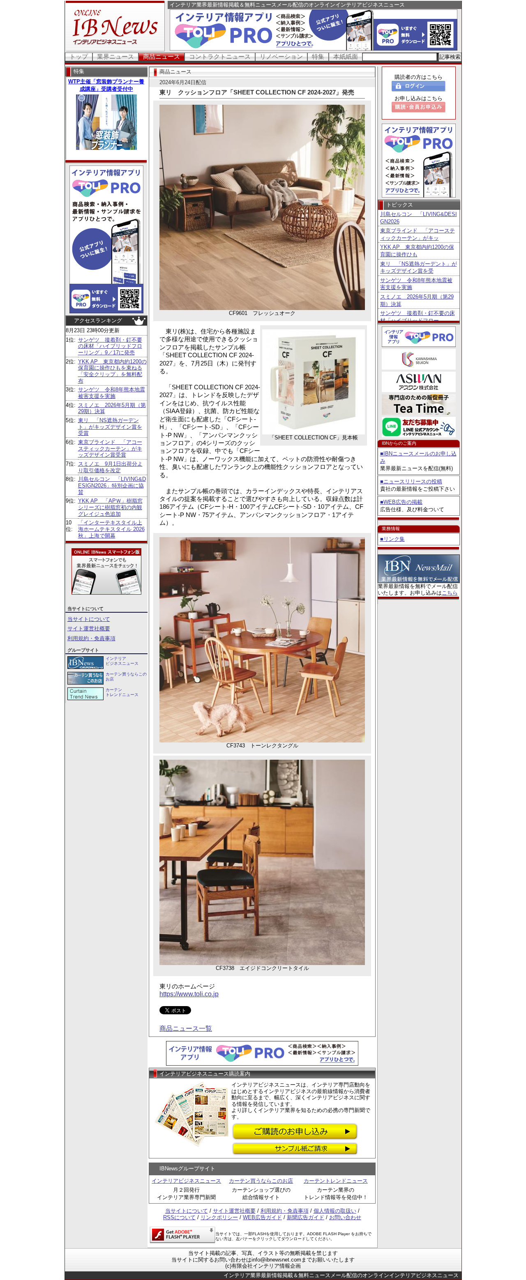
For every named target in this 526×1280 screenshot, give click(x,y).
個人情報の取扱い (335, 1211)
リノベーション (281, 56)
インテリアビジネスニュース (186, 1181)
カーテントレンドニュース (336, 1181)
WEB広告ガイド (262, 1217)
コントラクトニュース (220, 56)
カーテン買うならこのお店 (261, 1181)
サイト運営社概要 (88, 628)
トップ (78, 56)
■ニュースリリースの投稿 (411, 481)
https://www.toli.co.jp (189, 993)
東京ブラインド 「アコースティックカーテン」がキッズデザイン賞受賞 (110, 448)
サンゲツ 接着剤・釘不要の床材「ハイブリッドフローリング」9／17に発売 (110, 346)
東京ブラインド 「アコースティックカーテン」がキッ (417, 234)
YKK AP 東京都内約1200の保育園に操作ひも (417, 250)
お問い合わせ (345, 1217)
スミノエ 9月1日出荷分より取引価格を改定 (110, 467)
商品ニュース (161, 56)
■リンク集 (392, 539)
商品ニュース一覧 (185, 1028)
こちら (450, 593)
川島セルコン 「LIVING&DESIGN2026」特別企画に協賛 (112, 485)
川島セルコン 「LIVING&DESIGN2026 (418, 218)
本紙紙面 (345, 56)
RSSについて (179, 1217)
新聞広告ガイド (305, 1217)
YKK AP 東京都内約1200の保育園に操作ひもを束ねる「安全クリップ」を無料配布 (112, 371)
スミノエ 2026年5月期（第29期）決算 (417, 300)
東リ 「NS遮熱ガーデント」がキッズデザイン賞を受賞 (110, 426)
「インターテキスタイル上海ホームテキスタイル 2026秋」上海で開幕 (111, 528)
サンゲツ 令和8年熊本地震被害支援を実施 (111, 392)
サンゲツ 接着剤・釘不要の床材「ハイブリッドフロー (417, 317)
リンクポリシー (219, 1217)
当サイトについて (88, 619)
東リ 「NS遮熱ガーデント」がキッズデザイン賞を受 (418, 267)
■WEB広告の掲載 (401, 502)
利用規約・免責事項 (91, 638)
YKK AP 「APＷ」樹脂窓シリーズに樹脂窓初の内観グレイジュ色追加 (110, 507)
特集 (318, 56)
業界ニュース (115, 56)
